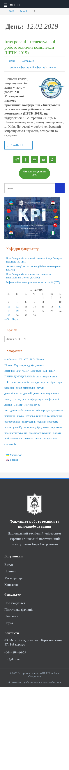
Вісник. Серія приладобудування (24, 363)
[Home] (3, 11)
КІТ (45, 369)
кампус (8, 397)
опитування (29, 419)
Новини (52, 65)
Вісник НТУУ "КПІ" (16, 369)
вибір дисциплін (25, 386)
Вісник (40, 357)
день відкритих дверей (18, 391)
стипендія (10, 442)
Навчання (11, 614)
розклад (28, 436)
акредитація (38, 380)
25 (9, 313)
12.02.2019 (28, 60)
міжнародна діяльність (49, 408)
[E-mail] (34, 158)
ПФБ (7, 380)
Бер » (15, 317)
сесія (38, 436)
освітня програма (47, 419)
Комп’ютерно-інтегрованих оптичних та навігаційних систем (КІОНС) (28, 274)
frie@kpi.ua (12, 657)
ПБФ (52, 369)
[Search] (60, 186)
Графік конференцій (20, 65)
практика (56, 425)
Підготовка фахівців (18, 608)
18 (9, 309)
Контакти (11, 583)
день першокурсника (46, 391)
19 (17, 309)
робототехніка (13, 436)
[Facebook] (25, 158)
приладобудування (40, 431)
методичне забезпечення (19, 408)
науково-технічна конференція (44, 414)
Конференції (39, 65)
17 (60, 304)
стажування (50, 436)
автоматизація (20, 380)
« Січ (7, 317)
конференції (52, 397)
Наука (8, 621)
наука (20, 414)
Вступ (8, 563)
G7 (26, 357)
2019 (11, 11)
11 (9, 304)
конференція (35, 397)
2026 (34, 171)
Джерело (36, 369)
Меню (15, 5)
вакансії (9, 386)
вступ (40, 386)
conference (10, 357)
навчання (9, 414)
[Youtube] (43, 158)
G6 (20, 357)
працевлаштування (15, 431)
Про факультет (14, 601)
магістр (18, 402)
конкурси (20, 397)
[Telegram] (16, 158)
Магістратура (13, 576)
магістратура (32, 402)
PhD (32, 357)
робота (57, 431)
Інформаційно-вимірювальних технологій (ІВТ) (33, 280)
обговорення (12, 419)
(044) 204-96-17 (15, 650)
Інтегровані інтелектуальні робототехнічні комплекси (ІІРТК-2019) (29, 47)
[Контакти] (52, 158)
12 (17, 304)
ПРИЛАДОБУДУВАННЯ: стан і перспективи (31, 374)
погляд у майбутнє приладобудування (26, 425)
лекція (8, 402)
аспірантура (54, 380)
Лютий (23, 11)
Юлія (12, 60)
